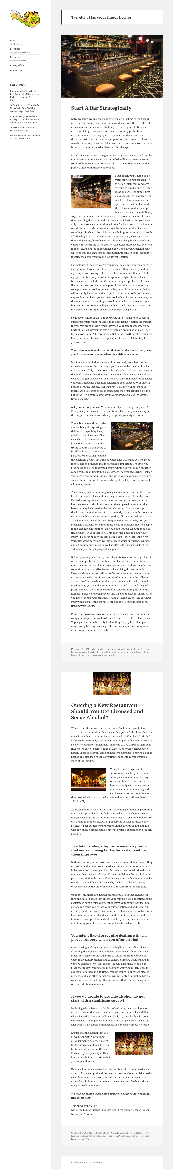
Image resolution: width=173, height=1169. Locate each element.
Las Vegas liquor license (127, 1135)
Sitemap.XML (16, 70)
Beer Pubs (20, 50)
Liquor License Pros (119, 649)
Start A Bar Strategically (101, 107)
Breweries (18, 59)
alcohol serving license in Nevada (97, 652)
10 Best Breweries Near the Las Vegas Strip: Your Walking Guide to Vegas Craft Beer (25, 108)
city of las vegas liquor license (128, 652)
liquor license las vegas (90, 655)
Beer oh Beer (99, 649)
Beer (16, 42)
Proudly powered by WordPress (86, 1162)
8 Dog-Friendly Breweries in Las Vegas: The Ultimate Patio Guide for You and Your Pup (24, 119)
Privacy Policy (17, 65)
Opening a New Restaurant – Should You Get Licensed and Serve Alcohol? (107, 711)
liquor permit (108, 655)
